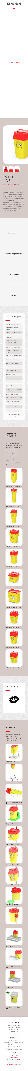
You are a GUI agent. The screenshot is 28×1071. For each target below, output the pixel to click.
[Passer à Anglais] (12, 62)
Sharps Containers (15, 184)
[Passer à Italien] (9, 62)
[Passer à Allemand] (17, 62)
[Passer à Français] (14, 62)
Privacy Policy (14, 1055)
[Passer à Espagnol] (19, 62)
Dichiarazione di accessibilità (14, 1064)
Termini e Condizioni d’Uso (14, 1059)
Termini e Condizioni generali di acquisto (14, 1062)
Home (4, 184)
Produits (8, 184)
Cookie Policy (14, 1057)
